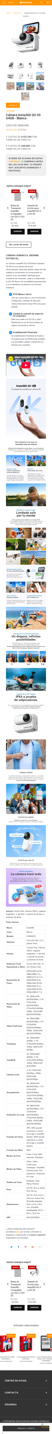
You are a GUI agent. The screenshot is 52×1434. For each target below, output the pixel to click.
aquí (17, 1232)
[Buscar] (41, 2)
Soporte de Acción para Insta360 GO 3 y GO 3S (34, 209)
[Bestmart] (26, 2)
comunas (14, 161)
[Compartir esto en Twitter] (11, 1247)
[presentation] (8, 208)
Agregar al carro (17, 232)
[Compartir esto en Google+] (33, 1247)
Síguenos (26, 1404)
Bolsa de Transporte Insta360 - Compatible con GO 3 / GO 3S (17, 212)
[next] (43, 38)
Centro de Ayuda (26, 1380)
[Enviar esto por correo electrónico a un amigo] (40, 1247)
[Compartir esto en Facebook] (18, 1247)
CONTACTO (26, 1392)
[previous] (8, 38)
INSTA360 (10, 111)
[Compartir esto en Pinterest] (25, 1247)
